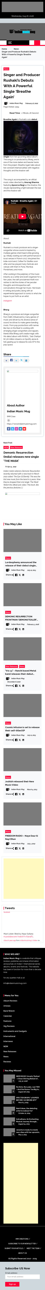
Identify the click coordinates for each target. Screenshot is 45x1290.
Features (7, 1021)
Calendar (7, 1016)
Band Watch (9, 1011)
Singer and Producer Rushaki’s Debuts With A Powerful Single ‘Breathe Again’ (21, 86)
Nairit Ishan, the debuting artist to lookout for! (26, 1109)
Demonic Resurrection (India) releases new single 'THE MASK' (21, 457)
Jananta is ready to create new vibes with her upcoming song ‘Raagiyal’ (28, 1131)
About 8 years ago (10, 922)
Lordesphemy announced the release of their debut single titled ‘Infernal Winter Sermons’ (22, 564)
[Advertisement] (24, 878)
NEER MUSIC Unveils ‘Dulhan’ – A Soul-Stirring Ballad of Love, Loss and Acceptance (28, 1077)
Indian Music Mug (18, 411)
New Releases (16, 447)
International (9, 1036)
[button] (31, 42)
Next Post (7, 443)
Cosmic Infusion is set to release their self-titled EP (22, 729)
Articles (6, 1006)
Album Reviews (10, 1001)
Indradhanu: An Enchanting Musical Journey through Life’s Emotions (27, 1120)
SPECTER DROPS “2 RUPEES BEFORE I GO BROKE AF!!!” (27, 1099)
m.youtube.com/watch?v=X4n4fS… (18, 918)
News (6, 69)
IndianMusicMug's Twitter (28, 922)
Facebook (7, 924)
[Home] (3, 42)
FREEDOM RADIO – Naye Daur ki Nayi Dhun (21, 837)
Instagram (7, 301)
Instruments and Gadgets (15, 1031)
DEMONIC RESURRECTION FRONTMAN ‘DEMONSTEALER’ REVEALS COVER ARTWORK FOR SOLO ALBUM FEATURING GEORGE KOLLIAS (22, 618)
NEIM (6, 447)
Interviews (8, 1041)
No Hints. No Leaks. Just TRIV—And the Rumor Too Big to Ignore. (28, 1088)
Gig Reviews (9, 1026)
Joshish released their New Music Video (19, 783)
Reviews (7, 1062)
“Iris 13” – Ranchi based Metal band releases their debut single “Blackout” (20, 672)
